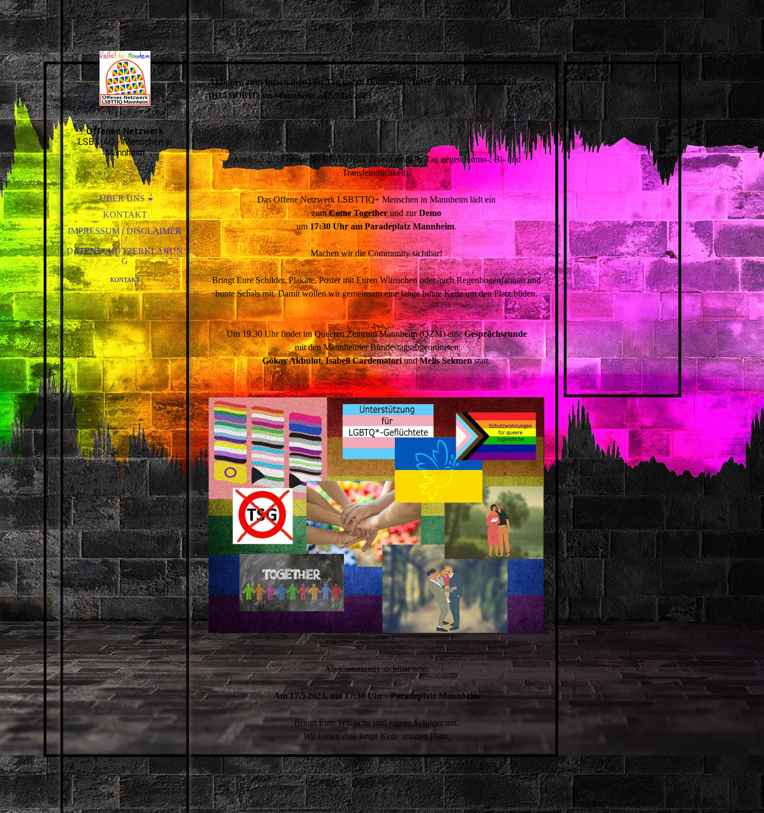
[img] (124, 78)
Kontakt (125, 214)
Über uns (122, 198)
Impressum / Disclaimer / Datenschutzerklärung (125, 246)
